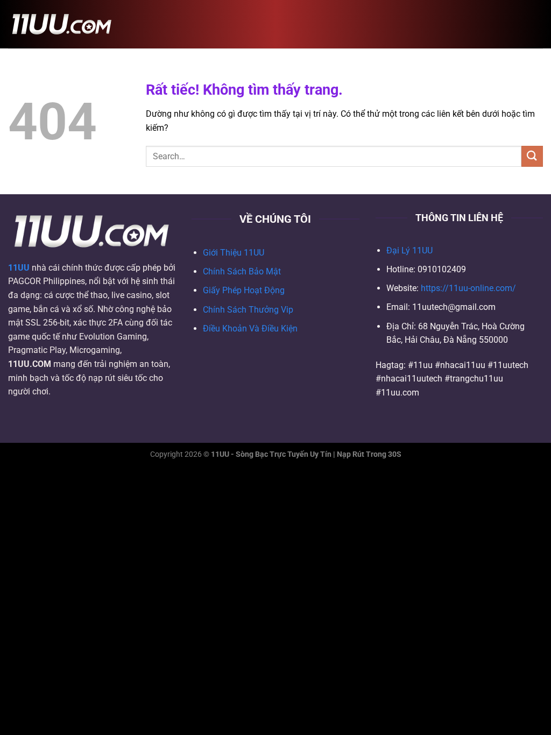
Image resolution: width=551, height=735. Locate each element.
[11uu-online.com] (62, 24)
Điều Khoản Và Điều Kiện (250, 328)
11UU (19, 268)
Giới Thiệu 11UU (233, 253)
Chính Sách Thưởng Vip (248, 310)
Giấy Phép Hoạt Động (244, 290)
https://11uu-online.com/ (468, 288)
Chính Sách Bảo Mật (242, 271)
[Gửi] (532, 156)
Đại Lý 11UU (409, 250)
